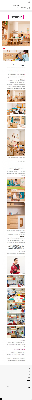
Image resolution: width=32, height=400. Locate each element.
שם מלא (29, 368)
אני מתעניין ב (29, 377)
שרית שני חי (29, 1)
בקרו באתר (28, 8)
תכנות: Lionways (6, 398)
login (31, 399)
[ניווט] (2, 1)
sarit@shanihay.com (27, 396)
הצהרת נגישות (15, 398)
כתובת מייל (29, 374)
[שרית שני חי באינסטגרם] (27, 391)
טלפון (29, 371)
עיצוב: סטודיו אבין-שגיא (10, 398)
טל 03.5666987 (28, 394)
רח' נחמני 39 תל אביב (27, 395)
